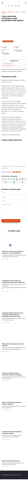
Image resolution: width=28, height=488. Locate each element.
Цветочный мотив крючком (11, 460)
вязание (12, 166)
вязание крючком (20, 166)
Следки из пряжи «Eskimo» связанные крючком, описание (12, 374)
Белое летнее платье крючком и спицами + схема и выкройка (12, 252)
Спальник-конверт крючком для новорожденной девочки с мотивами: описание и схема (12, 314)
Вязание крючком (8, 41)
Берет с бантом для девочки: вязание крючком (11, 403)
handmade (5, 166)
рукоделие (5, 168)
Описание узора (7, 63)
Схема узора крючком (8, 65)
